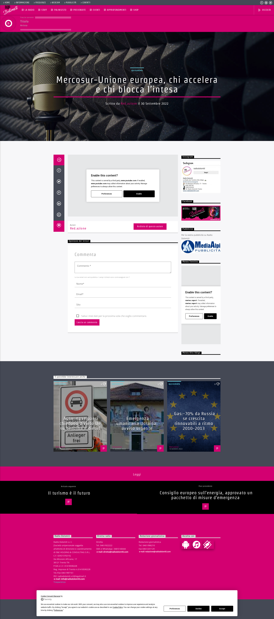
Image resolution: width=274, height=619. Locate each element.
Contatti (86, 2)
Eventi (96, 10)
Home (7, 2)
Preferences (175, 609)
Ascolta (266, 10)
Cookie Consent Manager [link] (50, 596)
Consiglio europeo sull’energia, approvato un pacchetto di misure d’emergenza (206, 495)
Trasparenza (60, 582)
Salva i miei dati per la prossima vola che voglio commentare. (114, 316)
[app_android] (186, 544)
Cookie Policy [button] (118, 607)
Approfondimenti (116, 10)
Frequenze (40, 2)
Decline (199, 609)
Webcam (56, 2)
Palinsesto (60, 10)
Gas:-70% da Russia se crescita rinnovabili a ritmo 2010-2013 (194, 421)
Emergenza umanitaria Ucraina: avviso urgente (137, 423)
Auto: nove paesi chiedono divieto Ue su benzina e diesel (80, 423)
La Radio (29, 10)
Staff (44, 10)
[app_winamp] (208, 544)
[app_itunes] (197, 544)
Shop (136, 10)
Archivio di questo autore (150, 226)
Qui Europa (137, 70)
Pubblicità (71, 2)
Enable (139, 194)
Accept (222, 609)
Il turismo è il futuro (69, 492)
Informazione (23, 2)
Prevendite (79, 10)
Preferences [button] (58, 610)
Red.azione (129, 103)
